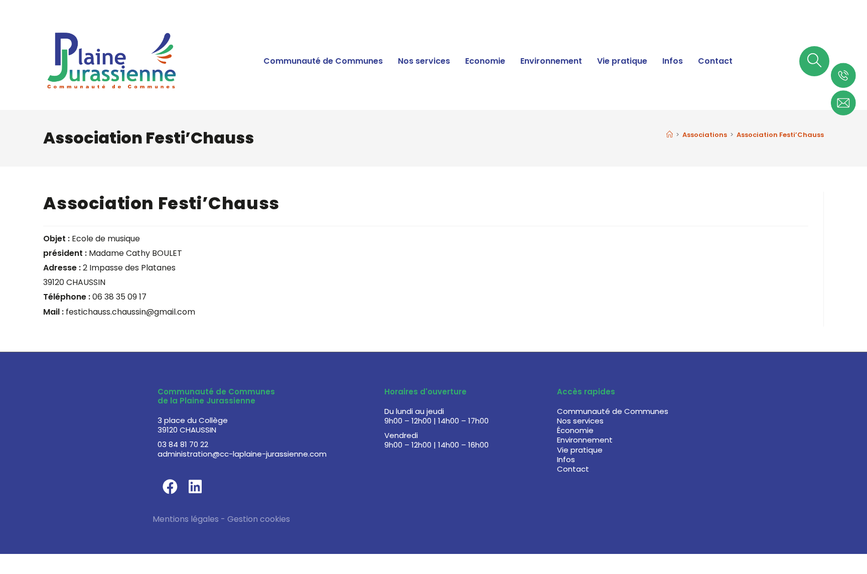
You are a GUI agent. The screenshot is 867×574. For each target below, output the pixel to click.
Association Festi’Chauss (780, 134)
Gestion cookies (258, 519)
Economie (485, 61)
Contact (715, 61)
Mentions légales (186, 519)
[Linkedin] (195, 486)
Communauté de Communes (323, 61)
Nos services (424, 61)
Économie (575, 430)
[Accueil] (669, 134)
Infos (672, 61)
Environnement (551, 61)
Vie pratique (622, 61)
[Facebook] (170, 486)
